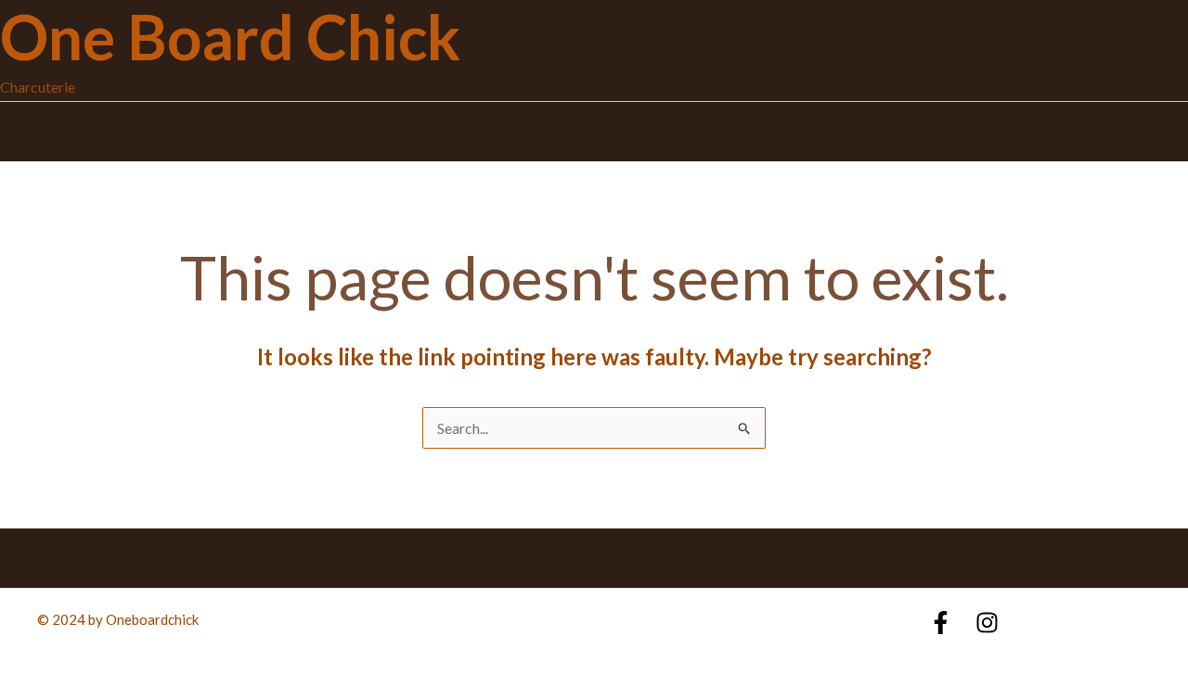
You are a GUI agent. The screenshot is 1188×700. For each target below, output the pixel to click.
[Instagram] (987, 622)
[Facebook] (940, 622)
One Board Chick (230, 36)
